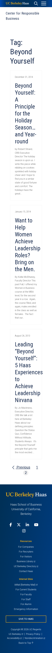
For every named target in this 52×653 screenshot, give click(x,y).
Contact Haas (26, 571)
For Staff (26, 599)
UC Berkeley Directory (26, 566)
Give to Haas (26, 619)
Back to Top (25, 643)
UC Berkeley (16, 634)
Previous (23, 467)
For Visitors (26, 556)
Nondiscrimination (35, 638)
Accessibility (14, 638)
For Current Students (26, 589)
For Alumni (26, 604)
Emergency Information (26, 609)
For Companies (26, 546)
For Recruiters (26, 551)
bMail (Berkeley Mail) (26, 584)
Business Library (26, 561)
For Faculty (26, 594)
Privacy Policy (33, 634)
